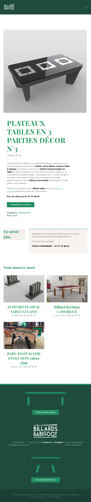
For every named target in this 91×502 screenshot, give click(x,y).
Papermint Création (38, 497)
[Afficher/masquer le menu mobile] (86, 7)
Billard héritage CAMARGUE (67, 309)
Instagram (58, 442)
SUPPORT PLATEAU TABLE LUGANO (24, 309)
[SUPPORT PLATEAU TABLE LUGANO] (24, 288)
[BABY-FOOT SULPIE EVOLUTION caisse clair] (24, 335)
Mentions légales (54, 497)
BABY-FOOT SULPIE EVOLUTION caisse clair (24, 358)
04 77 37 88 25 (18, 442)
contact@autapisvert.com (18, 445)
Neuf (15, 215)
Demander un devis (20, 205)
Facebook (46, 442)
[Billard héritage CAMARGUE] (67, 288)
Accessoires (24, 213)
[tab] (14, 234)
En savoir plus (11, 234)
